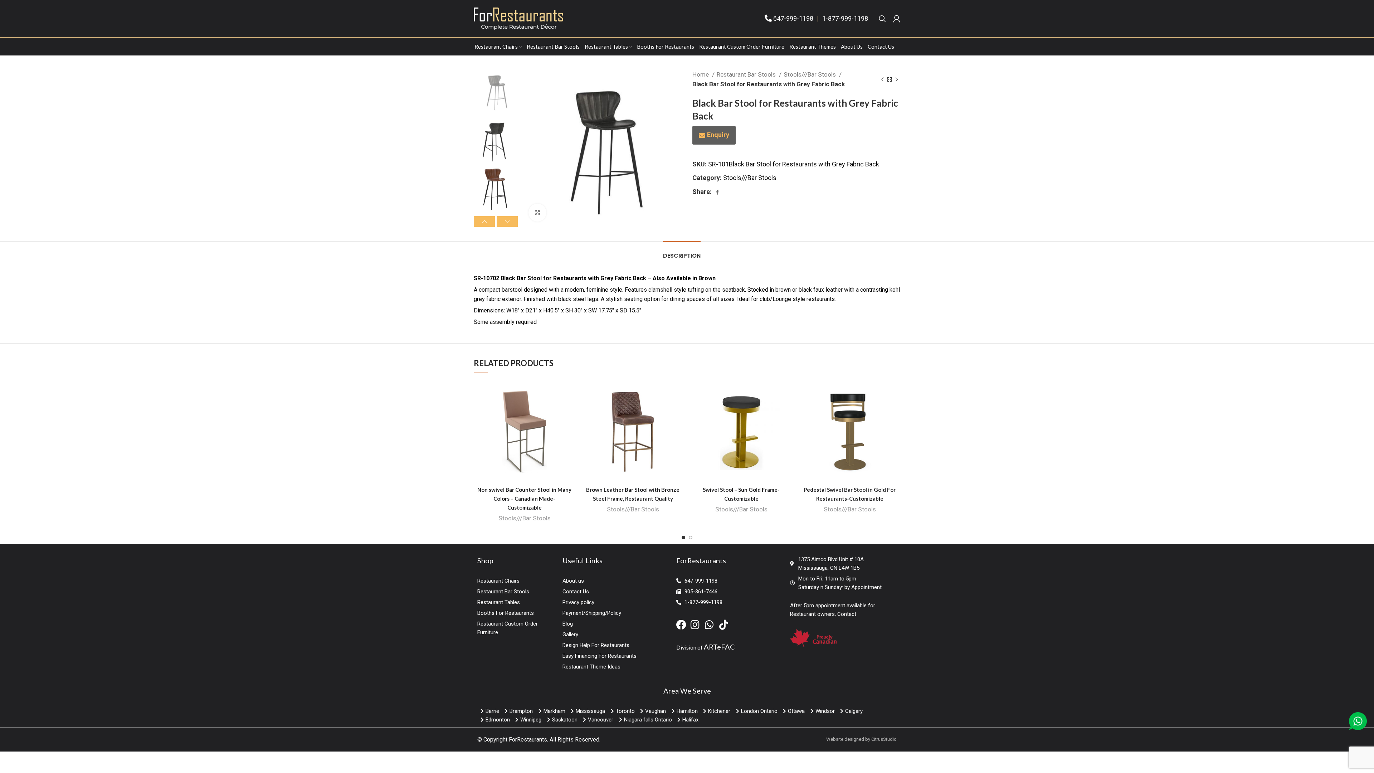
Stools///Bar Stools (810, 74)
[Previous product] (882, 79)
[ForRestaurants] (518, 18)
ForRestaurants (528, 739)
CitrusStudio (884, 739)
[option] (496, 91)
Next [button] (507, 221)
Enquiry (718, 134)
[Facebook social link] (717, 192)
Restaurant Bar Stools (747, 74)
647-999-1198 (793, 18)
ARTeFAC (719, 646)
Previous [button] (484, 221)
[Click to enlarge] (537, 213)
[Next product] (896, 79)
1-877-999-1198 (845, 18)
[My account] (897, 18)
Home (701, 74)
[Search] (882, 18)
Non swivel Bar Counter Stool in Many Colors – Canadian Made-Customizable (524, 498)
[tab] (682, 252)
